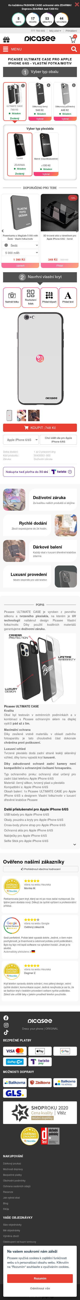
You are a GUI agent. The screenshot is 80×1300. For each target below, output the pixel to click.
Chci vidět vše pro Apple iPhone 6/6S (58, 439)
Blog (5, 1203)
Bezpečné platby (12, 1174)
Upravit (20, 265)
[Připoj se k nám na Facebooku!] (6, 1017)
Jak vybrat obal (11, 1197)
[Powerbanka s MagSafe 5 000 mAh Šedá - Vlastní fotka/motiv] (20, 212)
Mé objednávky (11, 1230)
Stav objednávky (12, 1224)
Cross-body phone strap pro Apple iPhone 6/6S (34, 825)
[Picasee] (40, 38)
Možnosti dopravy (13, 1169)
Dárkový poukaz (12, 1163)
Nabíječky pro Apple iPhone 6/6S (25, 835)
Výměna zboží (11, 1236)
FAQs (6, 1209)
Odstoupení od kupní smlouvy (19, 1241)
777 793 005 (38, 30)
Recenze (8, 1191)
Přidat (59, 265)
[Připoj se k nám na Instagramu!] (6, 1024)
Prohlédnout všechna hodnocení (42, 869)
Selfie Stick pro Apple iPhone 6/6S (26, 841)
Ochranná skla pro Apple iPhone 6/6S (28, 830)
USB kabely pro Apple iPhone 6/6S (26, 814)
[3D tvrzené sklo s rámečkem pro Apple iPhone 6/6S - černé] (60, 212)
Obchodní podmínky (14, 1180)
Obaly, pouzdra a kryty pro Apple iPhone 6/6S (33, 820)
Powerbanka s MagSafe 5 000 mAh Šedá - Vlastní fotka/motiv (20, 237)
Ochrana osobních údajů (17, 1186)
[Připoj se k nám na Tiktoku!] (6, 1032)
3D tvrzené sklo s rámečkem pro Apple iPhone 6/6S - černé (59, 237)
